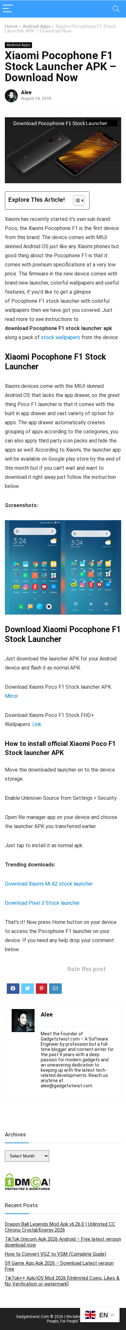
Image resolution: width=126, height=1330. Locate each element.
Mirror (11, 696)
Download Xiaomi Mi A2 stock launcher (49, 884)
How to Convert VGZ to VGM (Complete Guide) (55, 1254)
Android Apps (37, 26)
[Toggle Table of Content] (75, 200)
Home (11, 26)
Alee (26, 92)
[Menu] (8, 9)
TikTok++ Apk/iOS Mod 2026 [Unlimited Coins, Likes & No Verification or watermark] (62, 1281)
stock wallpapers (60, 337)
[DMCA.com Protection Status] (27, 1176)
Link (36, 724)
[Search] (116, 9)
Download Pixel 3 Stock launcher (42, 903)
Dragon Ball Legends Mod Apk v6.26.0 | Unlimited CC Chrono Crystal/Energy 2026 (60, 1227)
